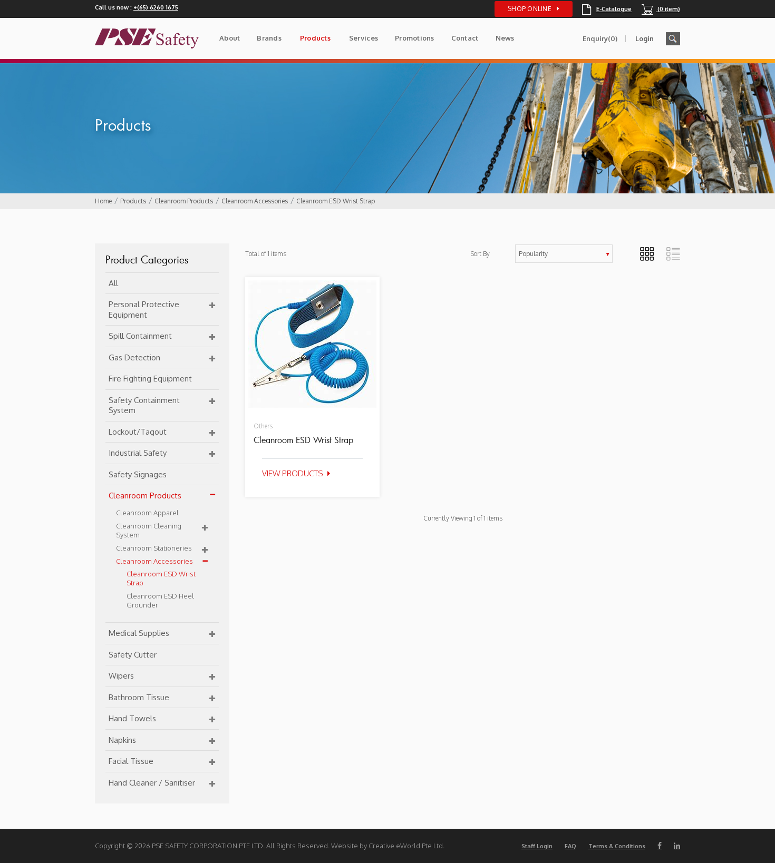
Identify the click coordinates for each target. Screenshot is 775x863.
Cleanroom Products (183, 201)
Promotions (414, 38)
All (113, 283)
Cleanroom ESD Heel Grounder (160, 600)
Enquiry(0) (600, 38)
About (229, 38)
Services (363, 38)
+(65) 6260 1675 (155, 7)
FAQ (570, 846)
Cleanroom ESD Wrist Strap (335, 201)
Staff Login (537, 846)
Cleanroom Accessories (254, 201)
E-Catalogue (607, 9)
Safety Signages (138, 474)
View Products (292, 473)
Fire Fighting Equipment (150, 379)
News (505, 38)
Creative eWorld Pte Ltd (406, 845)
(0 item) (661, 9)
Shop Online (529, 9)
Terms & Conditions (616, 846)
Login (644, 38)
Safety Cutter (133, 655)
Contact (465, 38)
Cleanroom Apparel (147, 512)
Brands (269, 38)
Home (103, 201)
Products (315, 38)
